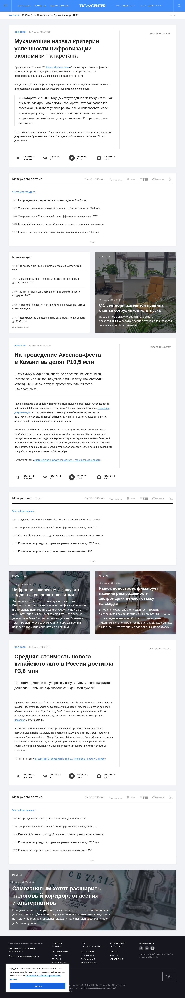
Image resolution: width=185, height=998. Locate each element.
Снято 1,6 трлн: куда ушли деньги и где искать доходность (67, 460)
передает (19, 719)
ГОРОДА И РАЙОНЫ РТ (91, 947)
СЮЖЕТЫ (56, 955)
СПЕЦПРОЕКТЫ (117, 947)
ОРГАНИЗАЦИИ (88, 959)
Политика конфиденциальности (24, 956)
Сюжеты (40, 6)
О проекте (57, 943)
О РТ (83, 943)
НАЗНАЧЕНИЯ (87, 955)
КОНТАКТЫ (57, 947)
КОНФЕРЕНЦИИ (117, 959)
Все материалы (59, 6)
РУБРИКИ (56, 959)
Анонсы (14, 15)
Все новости (20, 327)
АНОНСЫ (114, 955)
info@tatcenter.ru (147, 943)
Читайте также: (23, 192)
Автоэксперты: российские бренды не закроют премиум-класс (69, 758)
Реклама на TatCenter (160, 33)
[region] (37, 978)
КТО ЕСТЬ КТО (87, 952)
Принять (38, 986)
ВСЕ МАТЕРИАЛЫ (60, 952)
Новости (20, 32)
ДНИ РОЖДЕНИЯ (88, 963)
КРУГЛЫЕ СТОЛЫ (118, 943)
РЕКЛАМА (114, 952)
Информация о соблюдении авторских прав (22, 949)
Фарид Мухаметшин (57, 67)
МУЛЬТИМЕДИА (59, 963)
